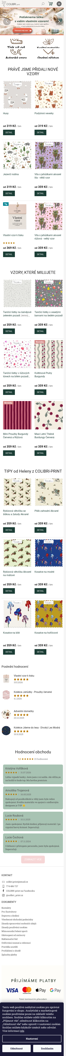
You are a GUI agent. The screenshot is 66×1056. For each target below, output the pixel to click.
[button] (5, 21)
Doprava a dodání (10, 915)
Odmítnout (16, 1048)
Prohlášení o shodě (11, 950)
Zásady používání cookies (14, 927)
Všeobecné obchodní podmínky (17, 919)
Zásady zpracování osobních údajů (19, 923)
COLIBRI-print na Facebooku (20, 890)
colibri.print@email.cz (17, 881)
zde (22, 1030)
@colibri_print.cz (14, 895)
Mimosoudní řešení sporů (14, 931)
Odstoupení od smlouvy (13, 935)
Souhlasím (47, 1048)
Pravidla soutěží (10, 946)
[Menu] (59, 4)
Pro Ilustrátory (9, 911)
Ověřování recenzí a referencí (16, 942)
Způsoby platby (9, 954)
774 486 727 (12, 886)
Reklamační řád (9, 939)
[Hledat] (43, 4)
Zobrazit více (33, 859)
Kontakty (6, 907)
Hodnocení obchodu (33, 752)
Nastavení (32, 1038)
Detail (9, 132)
